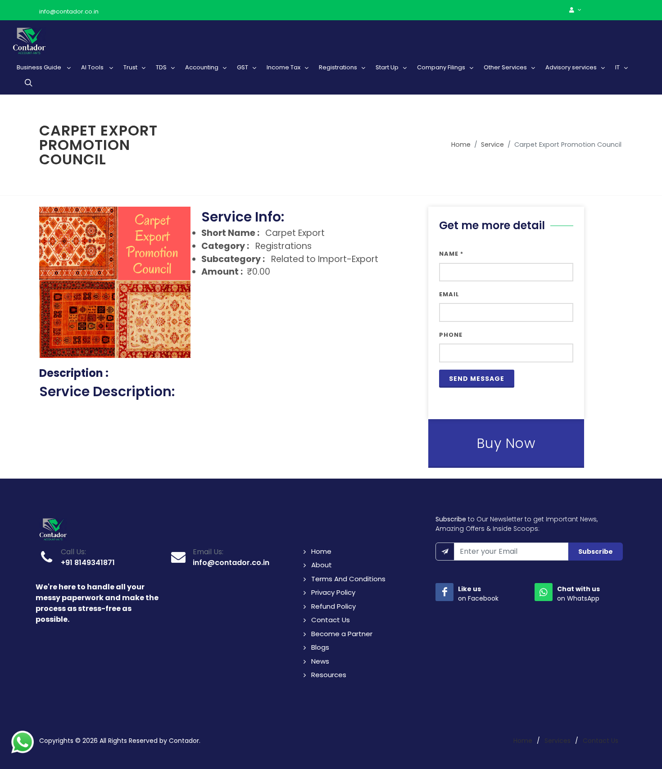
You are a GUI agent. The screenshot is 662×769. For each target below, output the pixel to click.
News (320, 661)
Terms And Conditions (348, 579)
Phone (450, 334)
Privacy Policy (333, 592)
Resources (328, 674)
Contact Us (330, 619)
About (321, 565)
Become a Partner (341, 633)
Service (492, 144)
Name (451, 253)
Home (461, 144)
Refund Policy (333, 606)
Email (449, 294)
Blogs (320, 647)
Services (557, 740)
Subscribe (595, 551)
